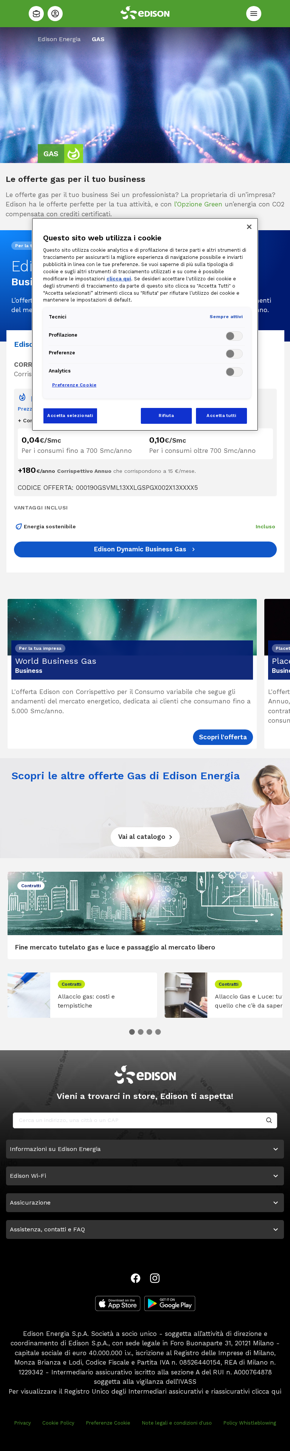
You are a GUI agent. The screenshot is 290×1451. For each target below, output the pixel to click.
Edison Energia (59, 39)
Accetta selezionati (70, 415)
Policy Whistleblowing (249, 1423)
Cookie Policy (58, 1423)
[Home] (36, 13)
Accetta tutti (221, 415)
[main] (145, 725)
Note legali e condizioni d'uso (177, 1423)
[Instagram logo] (154, 1278)
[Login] (55, 13)
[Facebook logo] (135, 1278)
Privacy (22, 1423)
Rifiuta (166, 415)
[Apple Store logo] (117, 1303)
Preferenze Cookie (108, 1423)
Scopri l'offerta (223, 737)
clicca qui (266, 1391)
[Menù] (253, 13)
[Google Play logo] (169, 1303)
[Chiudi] (249, 226)
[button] (132, 1032)
